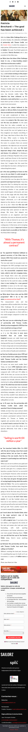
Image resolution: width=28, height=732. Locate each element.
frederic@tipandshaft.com (19, 709)
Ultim (25, 33)
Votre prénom (7, 625)
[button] (25, 6)
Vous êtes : (7, 631)
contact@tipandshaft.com (8, 702)
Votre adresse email (9, 613)
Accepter (12, 729)
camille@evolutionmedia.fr (19, 722)
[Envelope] (18, 2)
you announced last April (12, 299)
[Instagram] (15, 2)
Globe (9, 45)
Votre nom (7, 619)
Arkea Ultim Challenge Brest (16, 33)
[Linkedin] (13, 2)
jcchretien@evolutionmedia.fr (9, 720)
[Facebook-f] (10, 2)
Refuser (16, 729)
